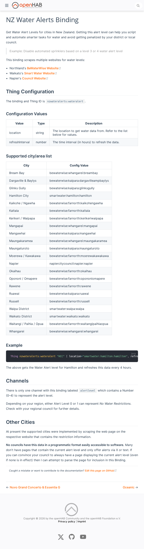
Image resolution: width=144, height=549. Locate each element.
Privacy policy (66, 521)
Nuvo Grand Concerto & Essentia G (35, 487)
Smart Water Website (40, 73)
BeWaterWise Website (44, 68)
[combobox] (138, 5)
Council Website (35, 78)
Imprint (81, 521)
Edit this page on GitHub (101, 470)
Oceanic (129, 487)
